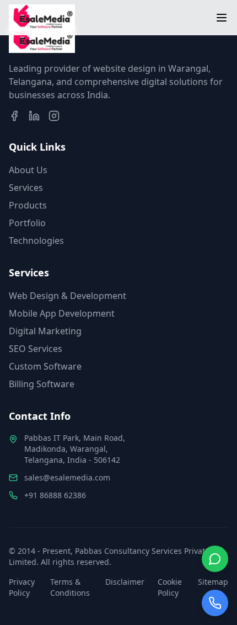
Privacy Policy (22, 587)
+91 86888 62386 (55, 495)
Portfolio (27, 223)
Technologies (36, 240)
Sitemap (213, 581)
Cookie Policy (170, 587)
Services (26, 187)
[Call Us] (215, 603)
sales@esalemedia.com (67, 477)
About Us (28, 170)
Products (28, 205)
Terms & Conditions (70, 587)
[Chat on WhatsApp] (215, 559)
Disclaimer (124, 581)
